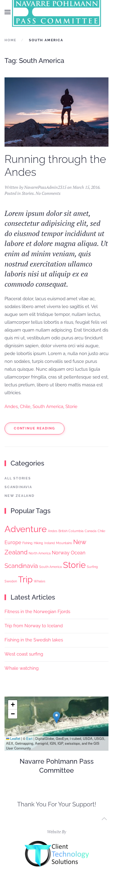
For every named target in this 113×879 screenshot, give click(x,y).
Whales (39, 581)
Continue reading (34, 428)
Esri (29, 738)
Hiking (38, 543)
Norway (61, 553)
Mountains (64, 543)
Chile (25, 406)
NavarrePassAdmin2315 (45, 187)
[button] (8, 12)
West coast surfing (24, 654)
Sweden (11, 581)
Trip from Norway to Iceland (34, 625)
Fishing (27, 543)
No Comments (48, 193)
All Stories (18, 478)
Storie (71, 406)
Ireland (49, 543)
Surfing (92, 567)
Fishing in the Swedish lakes (34, 640)
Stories (28, 193)
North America (40, 553)
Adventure (26, 529)
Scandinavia (18, 487)
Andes (11, 406)
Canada (90, 531)
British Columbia (70, 531)
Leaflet (14, 738)
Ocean (78, 553)
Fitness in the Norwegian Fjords (37, 611)
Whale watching (22, 668)
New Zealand (20, 496)
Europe (13, 542)
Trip (25, 579)
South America (48, 406)
